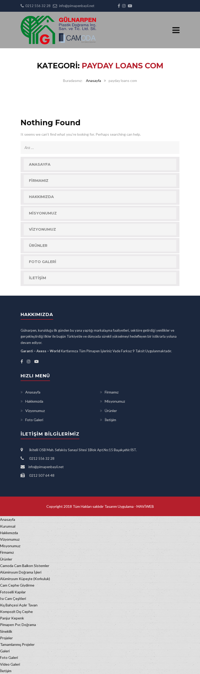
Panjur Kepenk (12, 618)
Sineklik (6, 631)
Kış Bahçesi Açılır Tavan (19, 605)
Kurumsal (7, 526)
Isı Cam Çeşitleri (13, 598)
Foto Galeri (42, 261)
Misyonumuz (43, 213)
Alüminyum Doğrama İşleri (20, 572)
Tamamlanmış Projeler (17, 644)
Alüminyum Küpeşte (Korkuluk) (25, 578)
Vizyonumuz (42, 229)
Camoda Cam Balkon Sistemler (24, 565)
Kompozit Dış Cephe (16, 611)
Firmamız (38, 180)
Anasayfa (93, 80)
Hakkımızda (41, 196)
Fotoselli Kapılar (13, 592)
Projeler (6, 638)
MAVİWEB (145, 506)
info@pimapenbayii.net (76, 6)
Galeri (5, 651)
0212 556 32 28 (38, 6)
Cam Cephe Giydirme (17, 585)
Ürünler (38, 245)
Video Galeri (10, 664)
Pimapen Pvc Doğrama (18, 624)
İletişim (37, 278)
